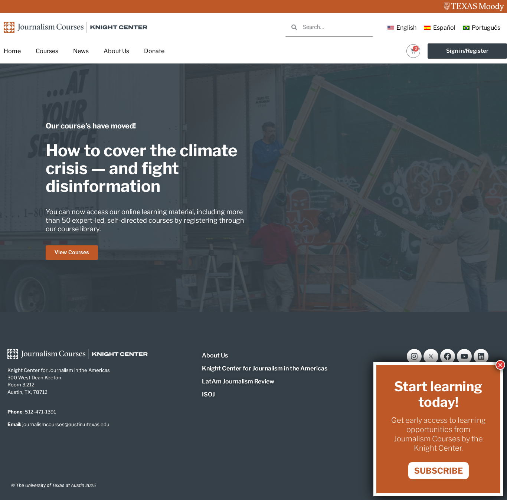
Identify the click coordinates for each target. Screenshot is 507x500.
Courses (47, 51)
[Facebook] (447, 356)
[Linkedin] (481, 356)
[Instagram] (414, 356)
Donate (154, 51)
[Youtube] (464, 356)
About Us (116, 51)
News (81, 51)
